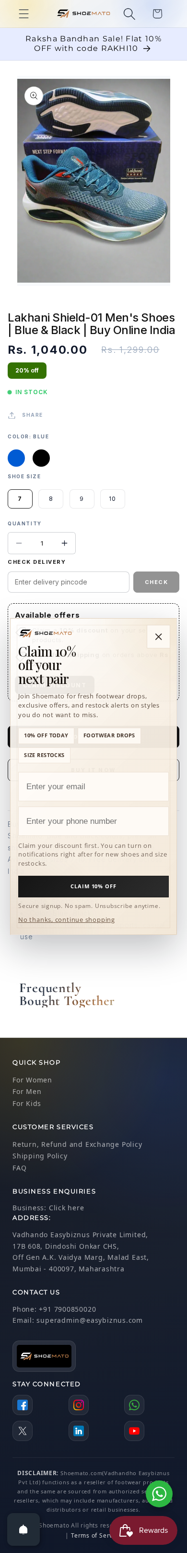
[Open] (23, 1529)
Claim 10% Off (93, 886)
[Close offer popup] (158, 636)
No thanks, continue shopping (66, 919)
